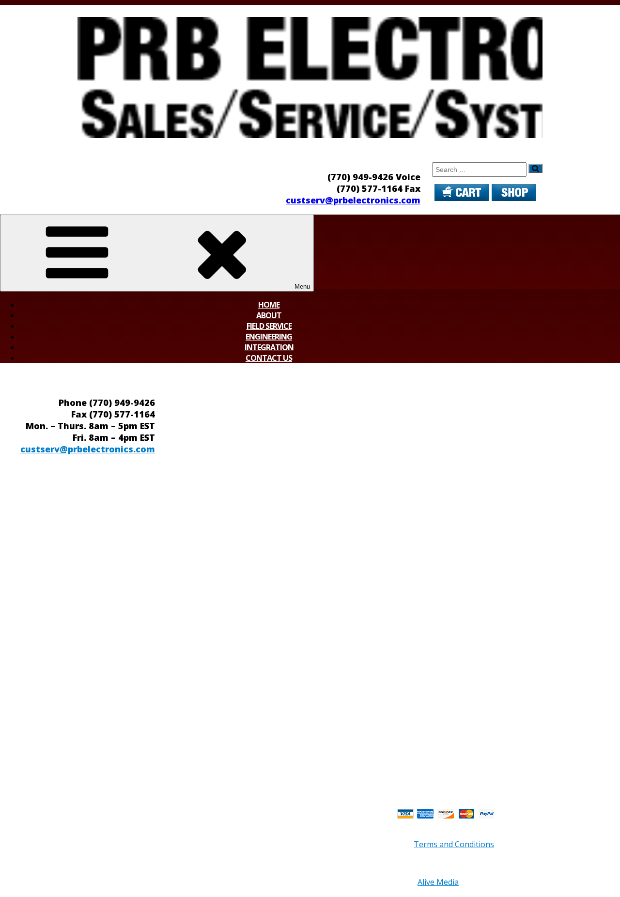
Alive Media (438, 882)
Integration (269, 347)
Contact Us (269, 358)
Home (268, 304)
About (268, 315)
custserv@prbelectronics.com (353, 200)
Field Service (269, 326)
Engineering (269, 336)
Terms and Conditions (454, 844)
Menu (302, 286)
